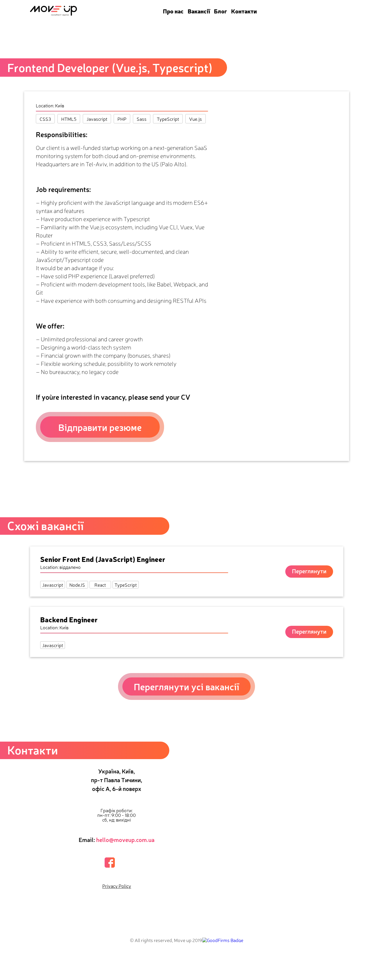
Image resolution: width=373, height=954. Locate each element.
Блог (220, 11)
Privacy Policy (116, 885)
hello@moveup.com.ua (125, 839)
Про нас (173, 11)
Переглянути (309, 571)
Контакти (244, 11)
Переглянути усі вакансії (186, 686)
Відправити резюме (100, 427)
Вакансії (199, 11)
